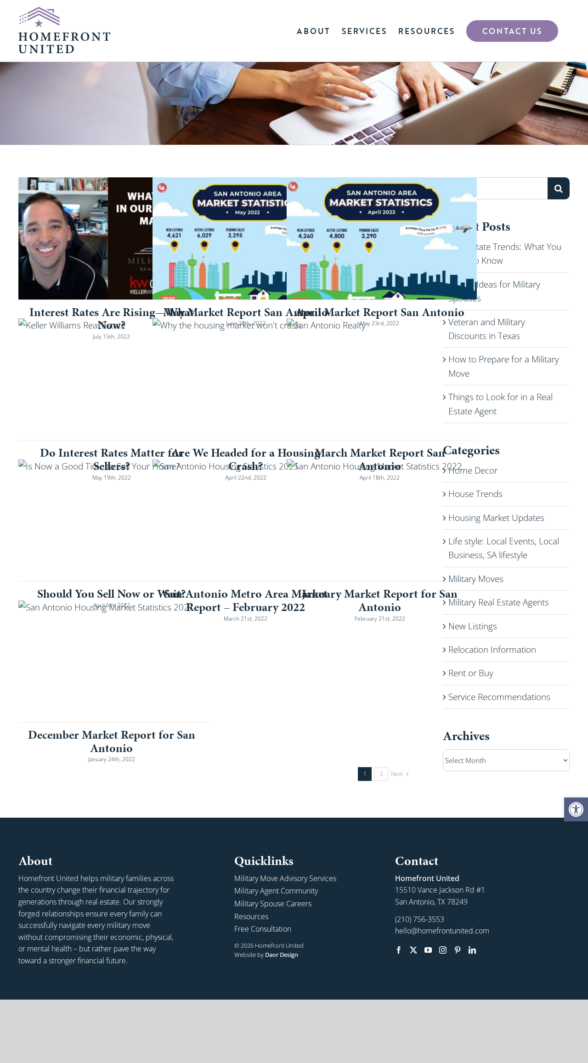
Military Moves (475, 579)
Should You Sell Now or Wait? (111, 593)
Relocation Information (492, 650)
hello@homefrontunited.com (442, 931)
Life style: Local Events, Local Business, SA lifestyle (503, 548)
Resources (251, 916)
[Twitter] (413, 950)
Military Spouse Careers (272, 904)
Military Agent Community (276, 891)
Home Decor (473, 470)
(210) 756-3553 (419, 919)
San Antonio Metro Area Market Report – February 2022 (246, 600)
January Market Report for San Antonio (380, 600)
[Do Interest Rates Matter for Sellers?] (113, 379)
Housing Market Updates (496, 518)
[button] (576, 809)
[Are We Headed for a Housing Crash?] (248, 379)
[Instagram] (443, 950)
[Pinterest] (457, 950)
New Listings (472, 626)
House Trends (475, 494)
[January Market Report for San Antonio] (382, 520)
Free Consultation (262, 929)
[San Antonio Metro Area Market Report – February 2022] (248, 520)
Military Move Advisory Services (285, 878)
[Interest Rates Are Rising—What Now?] (113, 238)
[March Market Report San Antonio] (382, 379)
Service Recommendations (499, 697)
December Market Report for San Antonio (111, 741)
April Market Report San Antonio (379, 312)
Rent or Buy (470, 673)
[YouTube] (428, 950)
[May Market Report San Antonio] (248, 238)
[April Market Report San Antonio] (382, 238)
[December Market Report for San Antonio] (113, 661)
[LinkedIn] (472, 950)
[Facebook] (398, 950)
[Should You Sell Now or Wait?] (113, 520)
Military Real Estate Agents (498, 602)
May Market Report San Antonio (245, 312)
